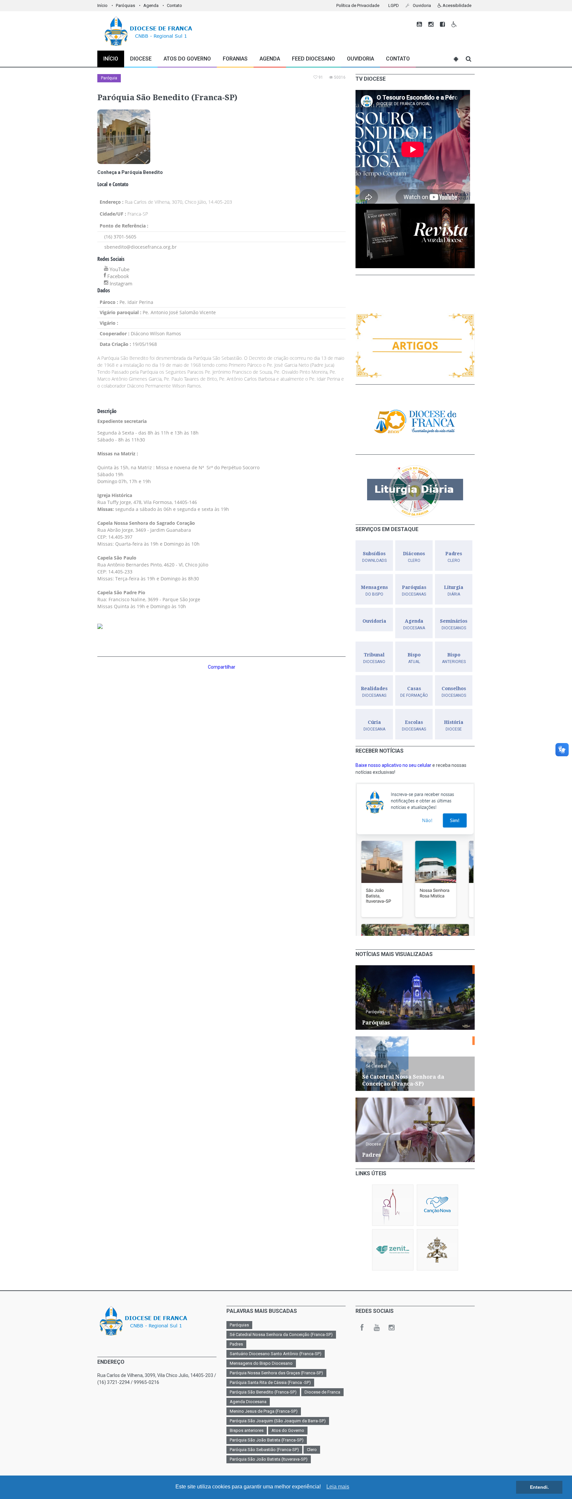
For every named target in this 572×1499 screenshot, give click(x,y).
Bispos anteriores (246, 1430)
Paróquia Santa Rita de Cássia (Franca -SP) (270, 1382)
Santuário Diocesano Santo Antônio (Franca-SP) (275, 1353)
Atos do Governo (187, 59)
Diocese (373, 1144)
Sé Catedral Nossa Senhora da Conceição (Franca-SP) (281, 1334)
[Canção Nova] (437, 1205)
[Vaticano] (437, 1249)
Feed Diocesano (313, 59)
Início (102, 5)
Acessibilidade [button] (456, 5)
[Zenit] (392, 1249)
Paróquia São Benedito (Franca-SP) (263, 1392)
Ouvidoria (360, 59)
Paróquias (125, 5)
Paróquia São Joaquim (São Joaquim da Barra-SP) (278, 1420)
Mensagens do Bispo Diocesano (261, 1363)
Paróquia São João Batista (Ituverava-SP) (269, 1459)
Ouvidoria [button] (421, 5)
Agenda (151, 5)
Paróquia (109, 78)
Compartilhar (221, 667)
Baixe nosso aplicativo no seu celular (393, 765)
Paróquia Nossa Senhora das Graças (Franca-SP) (276, 1372)
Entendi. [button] (539, 1487)
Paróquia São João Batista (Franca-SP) (267, 1439)
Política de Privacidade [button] (357, 5)
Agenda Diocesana (248, 1401)
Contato (174, 5)
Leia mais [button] (337, 1486)
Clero (312, 1449)
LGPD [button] (393, 5)
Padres (236, 1344)
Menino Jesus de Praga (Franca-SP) (264, 1411)
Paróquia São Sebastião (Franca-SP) (264, 1449)
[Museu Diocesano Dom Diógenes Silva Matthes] (392, 1205)
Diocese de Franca (322, 1392)
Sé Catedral (376, 1066)
